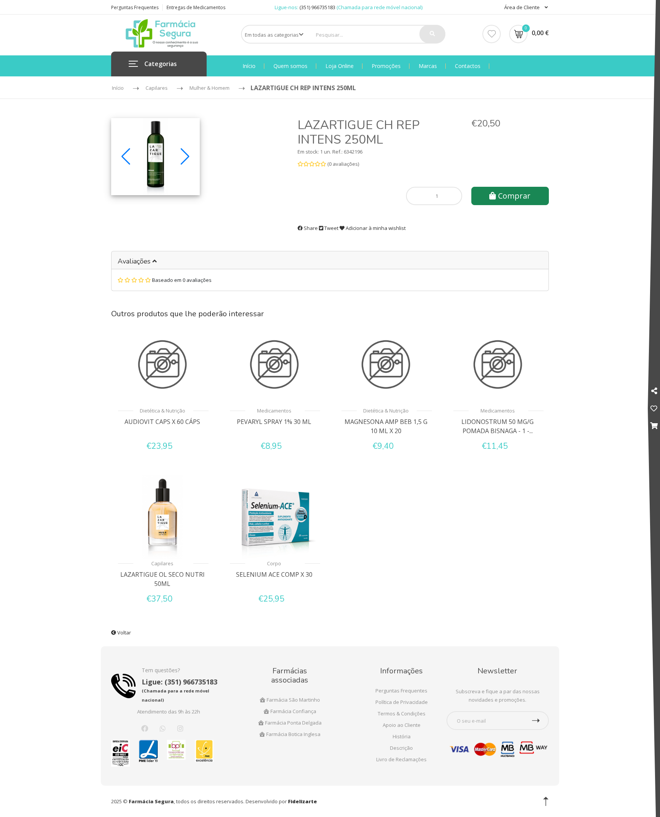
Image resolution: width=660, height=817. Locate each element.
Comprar (513, 196)
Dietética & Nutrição (162, 410)
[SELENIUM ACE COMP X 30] (274, 517)
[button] (126, 156)
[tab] (330, 260)
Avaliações (135, 261)
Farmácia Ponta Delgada (293, 722)
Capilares (162, 563)
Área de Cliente (522, 7)
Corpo (274, 563)
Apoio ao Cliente (402, 725)
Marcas (428, 66)
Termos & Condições (401, 713)
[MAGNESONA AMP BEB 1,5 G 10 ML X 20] (385, 364)
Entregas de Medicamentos (196, 7)
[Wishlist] (491, 34)
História (402, 736)
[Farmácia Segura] (162, 32)
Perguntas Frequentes (135, 7)
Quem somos (290, 66)
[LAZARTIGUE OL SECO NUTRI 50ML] (162, 517)
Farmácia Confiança (292, 711)
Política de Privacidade (401, 702)
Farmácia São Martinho (292, 699)
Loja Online (339, 66)
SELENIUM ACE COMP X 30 (274, 574)
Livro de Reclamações (401, 759)
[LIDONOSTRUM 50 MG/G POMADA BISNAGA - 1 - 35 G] (497, 364)
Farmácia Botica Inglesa (292, 734)
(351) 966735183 (317, 7)
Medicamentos (274, 410)
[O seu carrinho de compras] (654, 425)
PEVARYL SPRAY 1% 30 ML (274, 421)
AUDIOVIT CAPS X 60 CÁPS (162, 421)
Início (249, 66)
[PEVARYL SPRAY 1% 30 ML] (274, 364)
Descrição (401, 747)
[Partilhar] (654, 390)
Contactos (467, 66)
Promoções (386, 66)
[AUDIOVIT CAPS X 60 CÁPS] (162, 364)
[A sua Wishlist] (653, 408)
